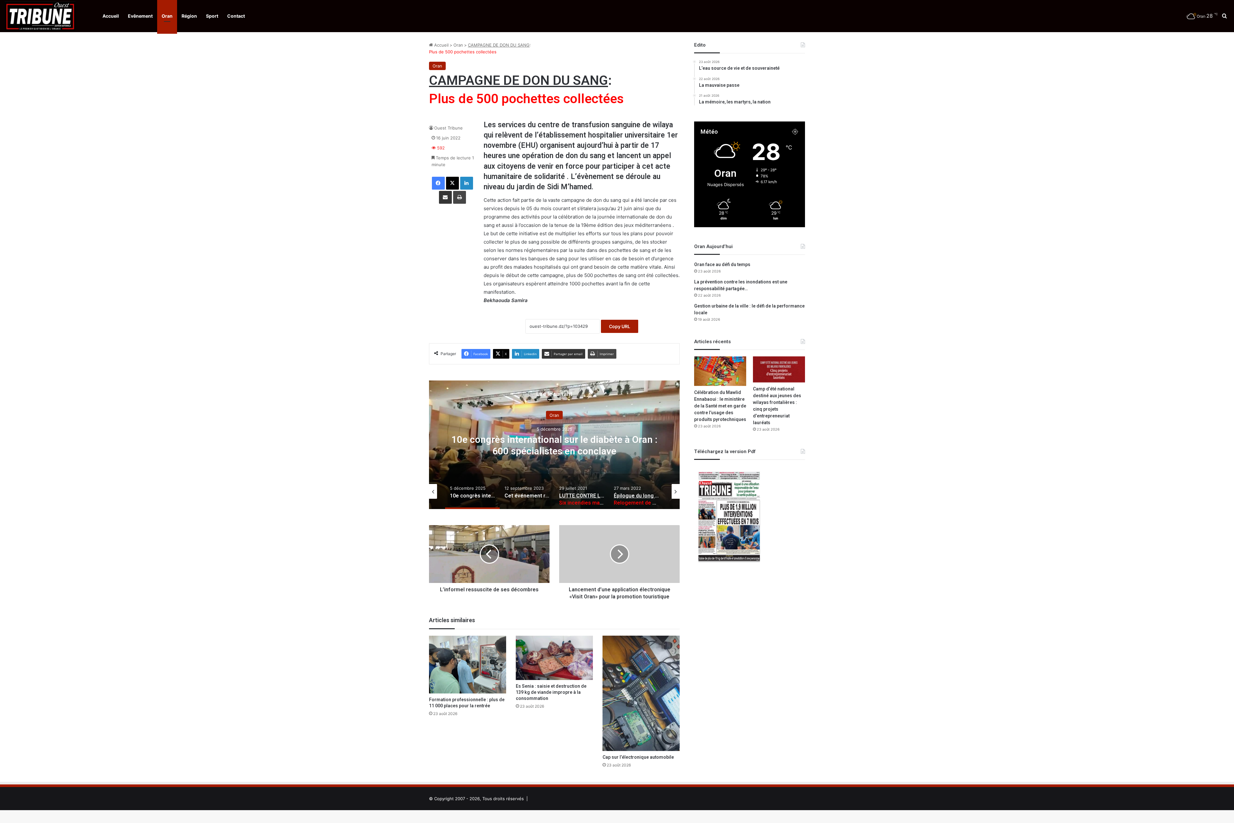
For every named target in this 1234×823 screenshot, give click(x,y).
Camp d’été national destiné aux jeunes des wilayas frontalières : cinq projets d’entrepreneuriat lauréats (777, 406)
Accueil (111, 16)
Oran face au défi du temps (722, 264)
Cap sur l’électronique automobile (638, 757)
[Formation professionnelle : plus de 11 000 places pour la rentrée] (467, 664)
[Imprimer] (459, 197)
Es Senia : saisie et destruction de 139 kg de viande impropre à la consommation (551, 692)
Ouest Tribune (448, 127)
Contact (236, 16)
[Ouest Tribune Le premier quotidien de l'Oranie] (40, 16)
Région (189, 16)
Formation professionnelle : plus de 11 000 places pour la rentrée (467, 702)
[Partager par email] (445, 197)
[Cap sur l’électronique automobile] (641, 693)
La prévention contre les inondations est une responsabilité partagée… (740, 285)
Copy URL (619, 326)
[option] (554, 444)
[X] (452, 183)
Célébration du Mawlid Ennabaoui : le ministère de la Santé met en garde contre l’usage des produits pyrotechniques (720, 406)
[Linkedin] (466, 183)
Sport (212, 16)
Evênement (140, 16)
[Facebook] (438, 183)
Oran (167, 16)
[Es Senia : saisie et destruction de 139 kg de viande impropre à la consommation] (554, 658)
